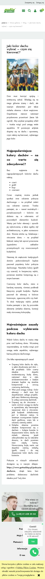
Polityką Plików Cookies (26, 567)
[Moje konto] (35, 11)
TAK (33, 541)
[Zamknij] (42, 524)
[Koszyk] (41, 11)
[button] (23, 11)
